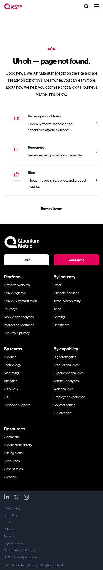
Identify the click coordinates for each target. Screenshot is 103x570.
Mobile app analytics (19, 317)
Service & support (17, 405)
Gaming (59, 317)
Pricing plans (13, 453)
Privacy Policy (12, 508)
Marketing (11, 373)
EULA (7, 522)
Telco (58, 309)
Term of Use (11, 515)
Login (26, 260)
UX (6, 397)
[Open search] (86, 6)
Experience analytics (69, 373)
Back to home (51, 208)
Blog (31, 173)
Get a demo (76, 260)
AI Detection (62, 413)
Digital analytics (65, 357)
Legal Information (14, 543)
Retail (58, 285)
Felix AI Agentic (15, 293)
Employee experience (69, 397)
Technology (12, 365)
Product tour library (18, 445)
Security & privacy (17, 333)
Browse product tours (44, 116)
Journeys (11, 309)
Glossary (11, 477)
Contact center (64, 405)
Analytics (11, 381)
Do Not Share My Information (21, 557)
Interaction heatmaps (19, 325)
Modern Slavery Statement (20, 550)
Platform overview (17, 285)
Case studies (13, 469)
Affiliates (9, 536)
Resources (36, 147)
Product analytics (66, 365)
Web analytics (64, 389)
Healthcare (62, 325)
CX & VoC (11, 389)
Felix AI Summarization (20, 301)
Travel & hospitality (67, 301)
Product (10, 357)
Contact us (12, 437)
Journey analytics (66, 381)
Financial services (66, 293)
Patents (8, 529)
